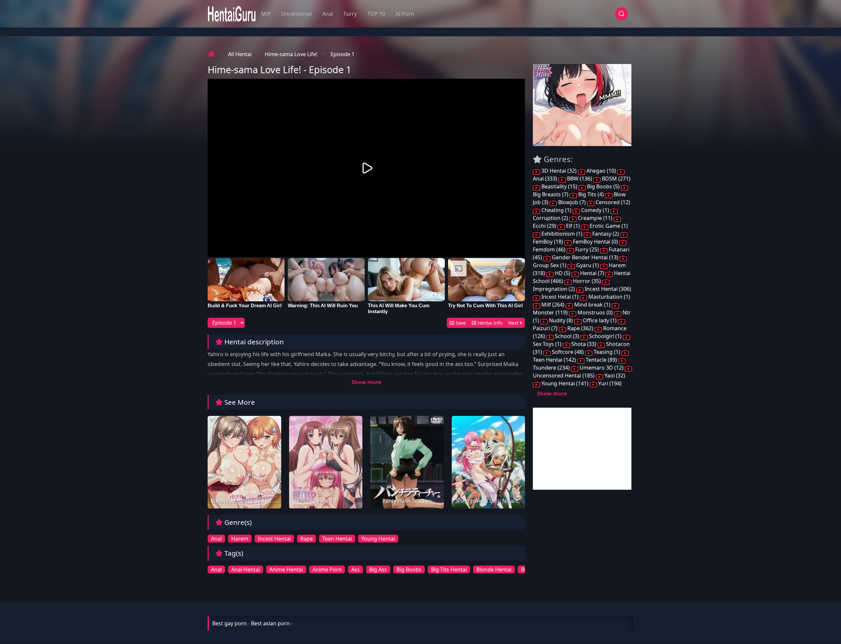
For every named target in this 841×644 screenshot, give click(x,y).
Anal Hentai (245, 569)
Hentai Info (489, 323)
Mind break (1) (592, 304)
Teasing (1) (607, 351)
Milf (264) (553, 304)
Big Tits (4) (591, 194)
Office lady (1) (599, 320)
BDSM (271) (615, 178)
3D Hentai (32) (559, 170)
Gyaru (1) (587, 265)
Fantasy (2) (605, 233)
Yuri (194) (609, 383)
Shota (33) (584, 344)
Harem (239, 538)
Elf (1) (573, 225)
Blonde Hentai (493, 569)
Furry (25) (587, 249)
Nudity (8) (561, 320)
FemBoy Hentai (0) (595, 241)
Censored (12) (612, 202)
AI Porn (405, 13)
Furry (350, 13)
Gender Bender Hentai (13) (585, 257)
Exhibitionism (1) (562, 233)
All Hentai (240, 54)
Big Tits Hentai (449, 569)
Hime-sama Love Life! (291, 54)
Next (514, 323)
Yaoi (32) (614, 375)
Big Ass (378, 569)
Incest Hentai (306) (607, 288)
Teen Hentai (337, 538)
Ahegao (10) (601, 170)
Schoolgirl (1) (605, 336)
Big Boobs (409, 569)
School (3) (567, 336)
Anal (327, 13)
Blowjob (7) (572, 202)
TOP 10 (376, 13)
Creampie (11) (595, 218)
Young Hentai (378, 538)
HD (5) (563, 273)
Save (460, 323)
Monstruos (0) (595, 312)
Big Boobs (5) (603, 186)
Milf (266, 13)
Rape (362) (580, 328)
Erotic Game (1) (608, 225)
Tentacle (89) (601, 359)
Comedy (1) (595, 210)
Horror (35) (587, 281)
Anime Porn (327, 569)
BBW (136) (579, 178)
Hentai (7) (592, 273)
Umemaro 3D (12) (601, 367)
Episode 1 (342, 54)
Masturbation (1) (608, 296)
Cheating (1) (556, 210)
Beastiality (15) (559, 186)
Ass (355, 569)
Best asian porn (270, 623)
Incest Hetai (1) (560, 296)
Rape (306, 538)
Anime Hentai (286, 569)
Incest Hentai (274, 538)
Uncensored (296, 13)
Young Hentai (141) (565, 383)
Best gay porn (229, 623)
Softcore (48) (568, 351)
